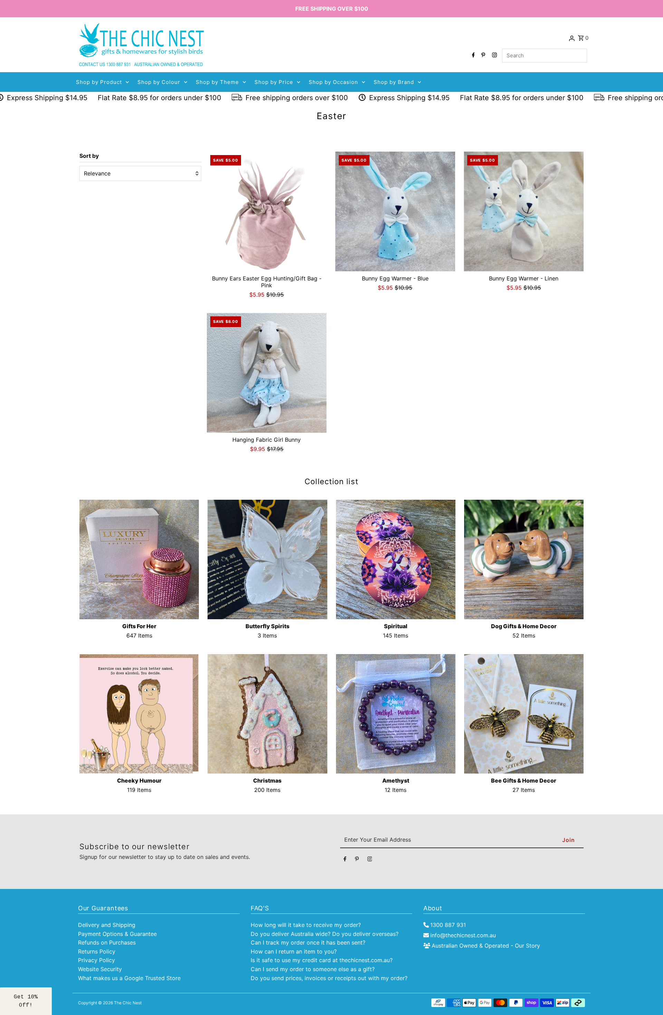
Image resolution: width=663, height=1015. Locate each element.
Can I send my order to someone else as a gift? (313, 969)
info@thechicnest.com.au (463, 935)
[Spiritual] (395, 559)
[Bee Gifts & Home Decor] (524, 714)
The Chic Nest (128, 1002)
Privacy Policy (96, 960)
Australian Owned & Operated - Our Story (486, 945)
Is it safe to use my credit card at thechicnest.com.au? (322, 960)
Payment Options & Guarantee (117, 933)
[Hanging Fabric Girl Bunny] (267, 373)
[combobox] (544, 56)
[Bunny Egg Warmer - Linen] (524, 211)
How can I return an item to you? (294, 951)
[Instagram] (493, 56)
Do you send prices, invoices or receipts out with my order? (329, 978)
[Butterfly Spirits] (267, 559)
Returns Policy (96, 951)
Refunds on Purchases (107, 942)
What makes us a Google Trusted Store (129, 978)
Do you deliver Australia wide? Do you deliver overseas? (324, 933)
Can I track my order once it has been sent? (308, 942)
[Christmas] (267, 714)
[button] (26, 1001)
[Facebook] (472, 56)
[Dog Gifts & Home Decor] (524, 559)
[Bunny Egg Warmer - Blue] (395, 211)
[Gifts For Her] (139, 559)
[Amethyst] (395, 714)
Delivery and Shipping (106, 924)
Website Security (100, 969)
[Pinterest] (482, 56)
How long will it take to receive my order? (306, 924)
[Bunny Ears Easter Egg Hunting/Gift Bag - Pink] (267, 211)
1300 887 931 (448, 924)
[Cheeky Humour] (139, 714)
